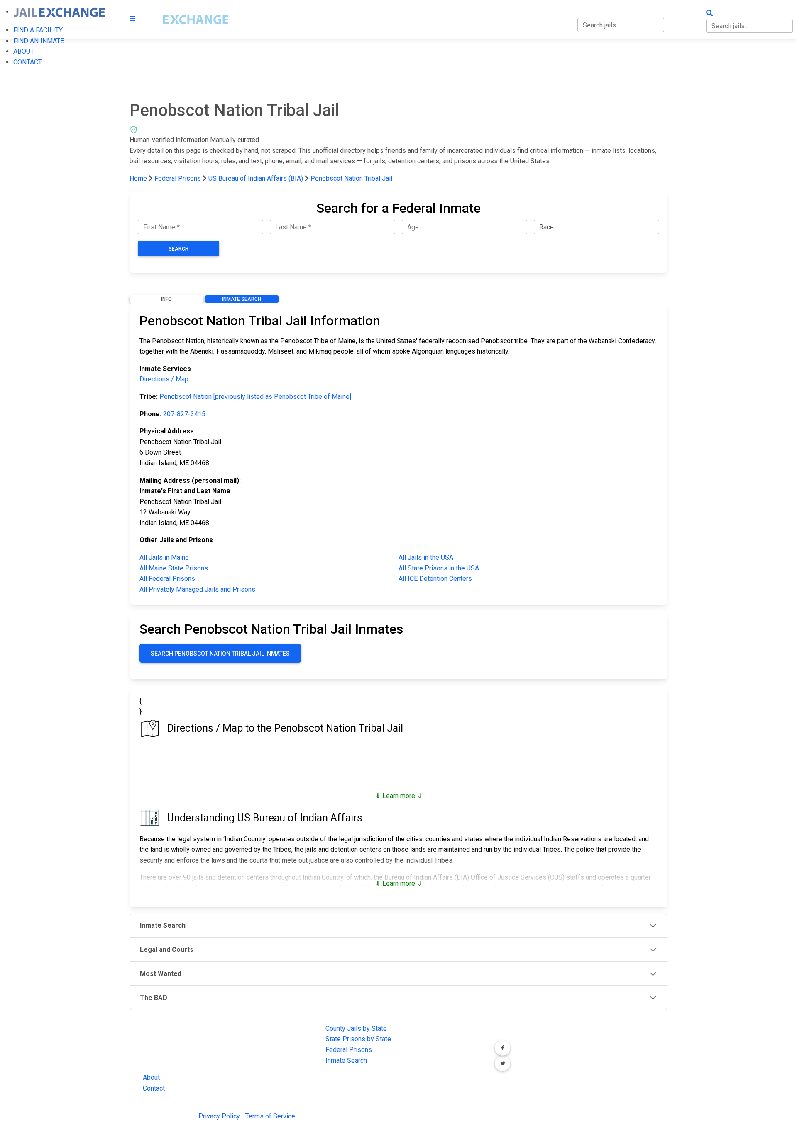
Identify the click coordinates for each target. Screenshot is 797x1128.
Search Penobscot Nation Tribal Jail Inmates (220, 653)
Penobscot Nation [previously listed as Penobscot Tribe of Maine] (255, 397)
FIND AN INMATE (38, 41)
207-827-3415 (184, 414)
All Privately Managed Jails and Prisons (197, 589)
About (151, 1077)
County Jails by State (356, 1028)
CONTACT (27, 62)
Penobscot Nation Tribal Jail (351, 178)
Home (138, 178)
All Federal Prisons (167, 578)
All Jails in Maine (164, 557)
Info (166, 299)
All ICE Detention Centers (435, 578)
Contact (154, 1088)
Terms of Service (270, 1116)
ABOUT (23, 51)
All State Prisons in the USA (438, 568)
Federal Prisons (177, 178)
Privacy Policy (219, 1116)
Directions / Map (163, 379)
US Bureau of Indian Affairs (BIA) (255, 178)
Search (178, 249)
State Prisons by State (358, 1039)
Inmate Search (241, 299)
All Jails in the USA (425, 557)
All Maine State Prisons (173, 568)
